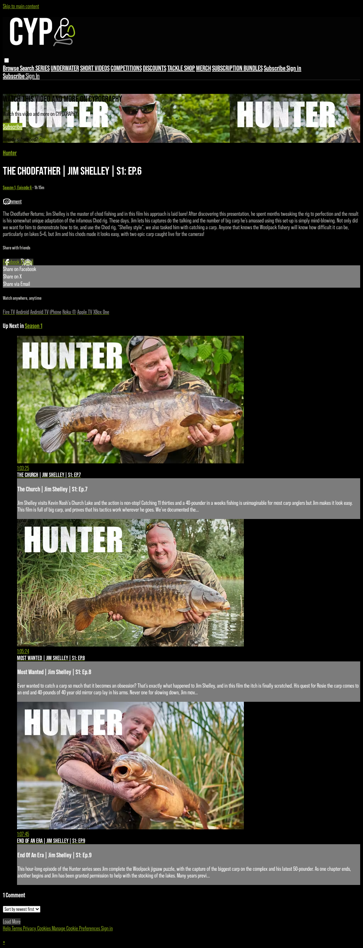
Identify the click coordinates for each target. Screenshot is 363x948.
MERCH (203, 68)
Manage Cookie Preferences (76, 928)
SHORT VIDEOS (95, 68)
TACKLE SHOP (181, 68)
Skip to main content (21, 6)
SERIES (42, 68)
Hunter (10, 153)
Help (7, 928)
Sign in (293, 68)
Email (28, 262)
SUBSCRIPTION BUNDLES (237, 68)
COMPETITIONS (126, 68)
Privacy (30, 928)
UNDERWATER (65, 68)
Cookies (44, 928)
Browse (11, 68)
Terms (17, 928)
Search (27, 68)
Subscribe (12, 126)
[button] (6, 60)
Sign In (33, 76)
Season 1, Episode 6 (17, 187)
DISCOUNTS (154, 68)
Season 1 (33, 325)
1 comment (12, 201)
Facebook (12, 262)
